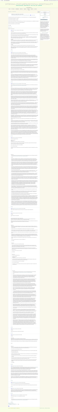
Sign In (47, 0)
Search (57, 0)
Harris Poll (28, 17)
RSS (8, 406)
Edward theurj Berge (16, 52)
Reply (12, 206)
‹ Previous (10, 404)
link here (21, 17)
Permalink (11, 30)
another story (13, 383)
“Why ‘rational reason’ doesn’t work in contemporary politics (19, 85)
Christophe (15, 30)
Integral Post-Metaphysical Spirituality (29, 4)
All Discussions (10, 11)
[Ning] (2, 0)
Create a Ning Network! (7, 0)
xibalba (15, 137)
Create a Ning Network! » (44, 19)
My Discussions (14, 11)
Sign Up (45, 0)
